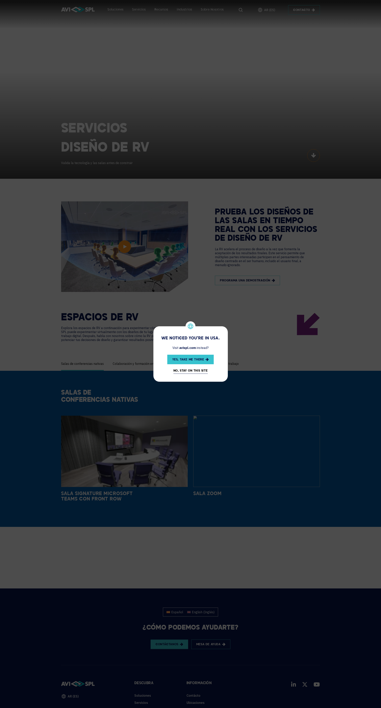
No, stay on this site (190, 370)
